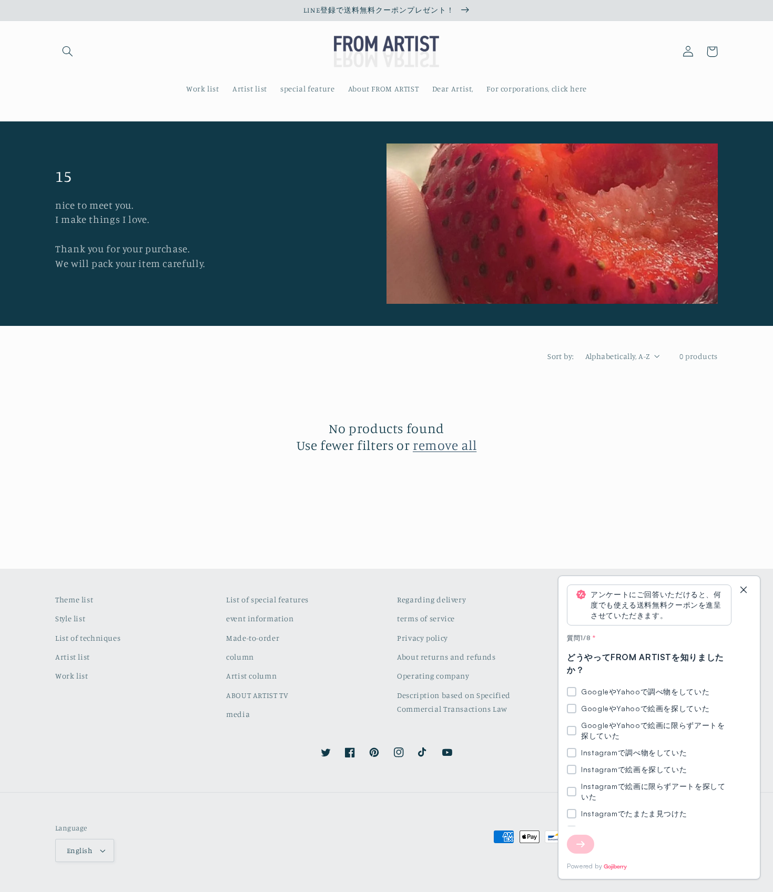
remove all (444, 445)
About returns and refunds (446, 656)
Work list (71, 675)
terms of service (426, 618)
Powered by (584, 866)
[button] (67, 51)
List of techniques (87, 637)
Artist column (251, 675)
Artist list (72, 656)
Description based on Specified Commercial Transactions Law (454, 702)
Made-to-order (252, 637)
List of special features (267, 599)
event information (260, 618)
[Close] (743, 591)
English (79, 850)
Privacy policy (422, 637)
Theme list (74, 599)
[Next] (580, 844)
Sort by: (560, 356)
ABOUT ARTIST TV (257, 695)
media (238, 714)
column (240, 656)
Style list (70, 618)
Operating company (433, 675)
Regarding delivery (431, 599)
